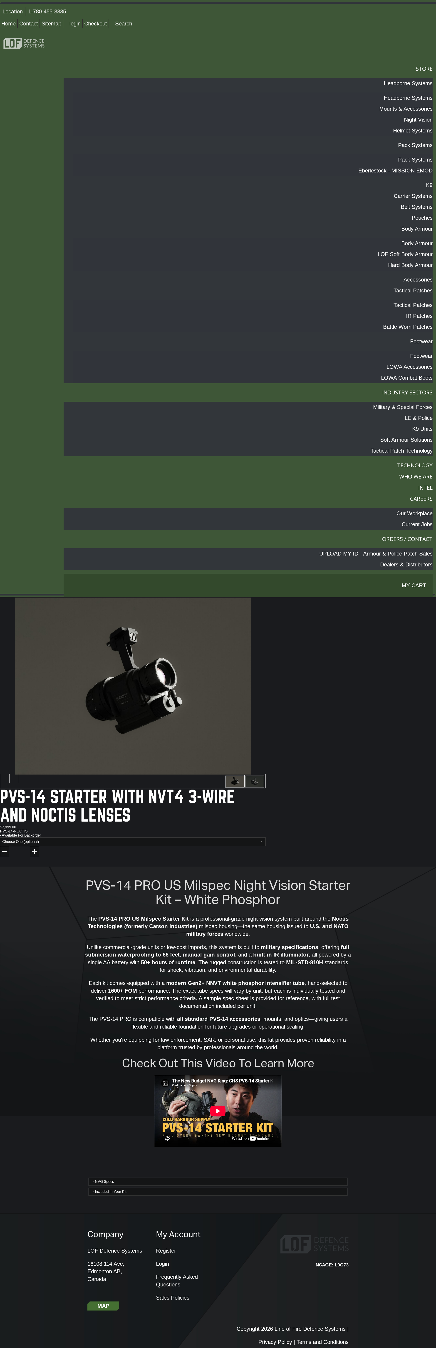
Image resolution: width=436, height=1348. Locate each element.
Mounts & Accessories (406, 109)
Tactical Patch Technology (402, 451)
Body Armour (417, 229)
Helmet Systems (413, 130)
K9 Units (422, 429)
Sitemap (51, 23)
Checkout (95, 23)
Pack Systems (415, 145)
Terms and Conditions (323, 1342)
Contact (28, 23)
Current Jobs (417, 524)
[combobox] (133, 841)
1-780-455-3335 (47, 11)
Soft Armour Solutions (406, 440)
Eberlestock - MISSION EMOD (395, 170)
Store (424, 68)
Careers (421, 498)
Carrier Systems (413, 196)
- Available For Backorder (20, 835)
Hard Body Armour (410, 265)
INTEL (425, 487)
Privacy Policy (275, 1342)
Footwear (421, 341)
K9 (429, 185)
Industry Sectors (407, 392)
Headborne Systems (408, 83)
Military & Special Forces (403, 407)
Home (8, 23)
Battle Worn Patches (408, 327)
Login (162, 1264)
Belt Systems (417, 207)
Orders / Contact (407, 539)
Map (103, 1306)
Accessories (418, 280)
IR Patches (419, 316)
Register (166, 1251)
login (75, 23)
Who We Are (416, 476)
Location (12, 11)
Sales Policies (172, 1298)
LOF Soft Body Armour (405, 254)
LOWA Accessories (409, 367)
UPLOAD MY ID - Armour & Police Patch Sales (376, 554)
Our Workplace (414, 513)
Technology (415, 465)
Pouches (422, 218)
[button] (34, 851)
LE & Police (419, 418)
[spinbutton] (21, 853)
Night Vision (418, 120)
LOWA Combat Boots (407, 378)
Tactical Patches (413, 290)
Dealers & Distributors (406, 564)
